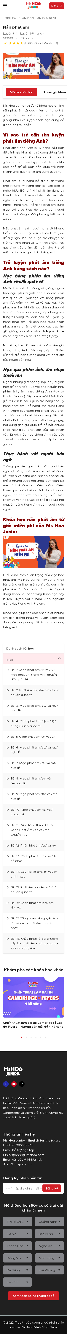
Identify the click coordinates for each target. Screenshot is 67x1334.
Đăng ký (52, 1188)
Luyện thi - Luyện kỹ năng (38, 17)
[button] (21, 1037)
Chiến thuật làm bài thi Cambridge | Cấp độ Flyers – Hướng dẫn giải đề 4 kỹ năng (33, 1024)
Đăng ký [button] (56, 5)
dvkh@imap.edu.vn (17, 1164)
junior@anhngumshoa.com (23, 1155)
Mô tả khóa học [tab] (22, 92)
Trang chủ (9, 17)
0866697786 (25, 1145)
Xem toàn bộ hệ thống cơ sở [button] (33, 1295)
